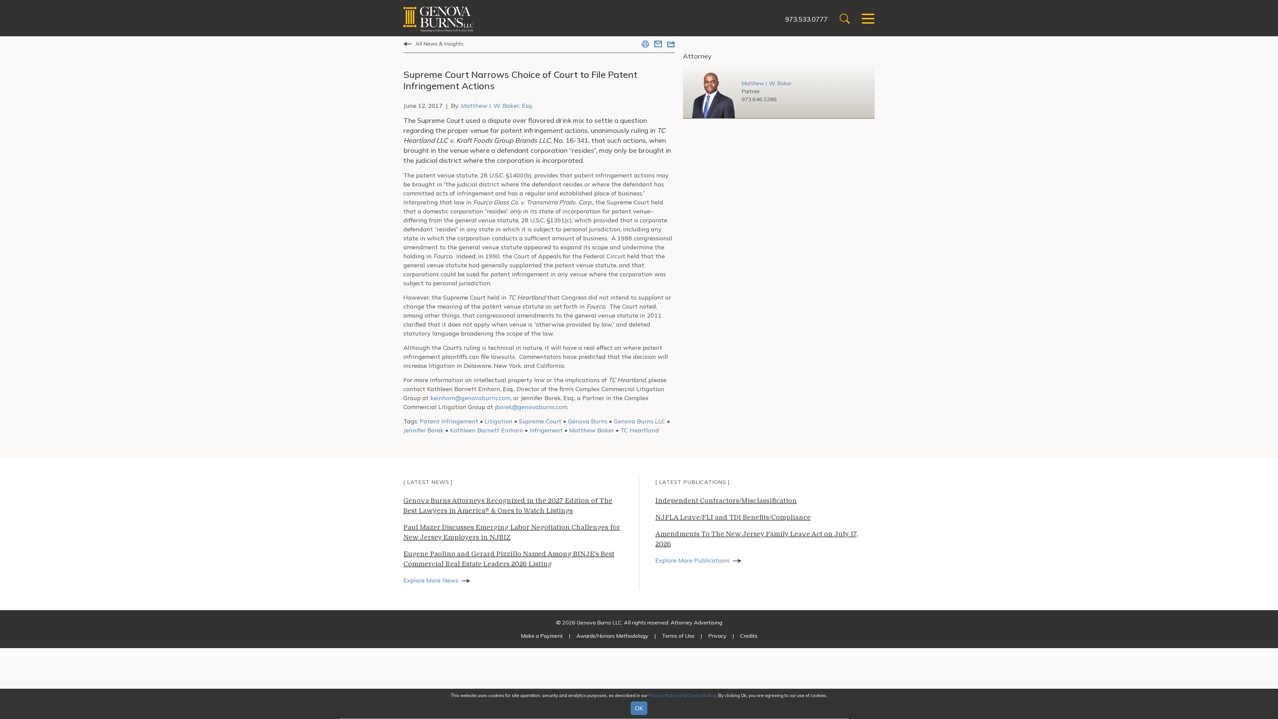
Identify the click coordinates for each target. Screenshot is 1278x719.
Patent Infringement (449, 421)
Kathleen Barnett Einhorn (486, 430)
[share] (671, 45)
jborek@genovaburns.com (531, 407)
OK (639, 708)
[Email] (658, 45)
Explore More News (430, 580)
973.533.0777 (806, 19)
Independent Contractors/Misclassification (726, 501)
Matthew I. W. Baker (766, 83)
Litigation (499, 421)
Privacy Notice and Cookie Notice (682, 695)
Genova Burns (587, 421)
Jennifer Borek (423, 430)
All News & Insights (439, 43)
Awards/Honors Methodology (612, 635)
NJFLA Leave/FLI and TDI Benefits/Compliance (733, 517)
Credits (748, 635)
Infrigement (546, 430)
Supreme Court (540, 421)
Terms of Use (678, 635)
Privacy (717, 635)
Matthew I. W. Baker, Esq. (497, 106)
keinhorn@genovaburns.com (470, 398)
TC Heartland (639, 430)
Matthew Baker (591, 430)
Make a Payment (542, 635)
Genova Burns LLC (639, 421)
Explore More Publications (692, 560)
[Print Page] (645, 45)
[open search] (845, 19)
